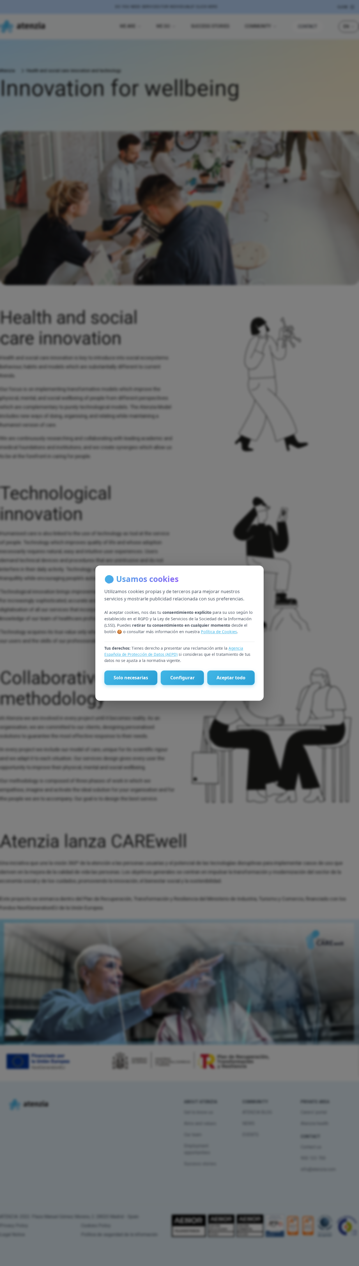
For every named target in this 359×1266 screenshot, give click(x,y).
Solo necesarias (131, 678)
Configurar (182, 678)
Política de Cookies (219, 632)
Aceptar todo (231, 678)
